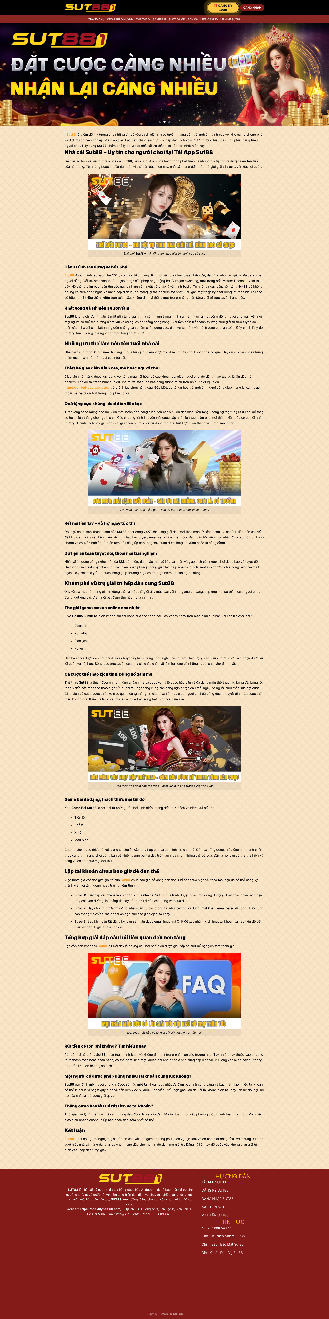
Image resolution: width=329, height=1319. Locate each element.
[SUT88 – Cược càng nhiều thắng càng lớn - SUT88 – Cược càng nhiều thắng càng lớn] (90, 8)
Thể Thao (143, 19)
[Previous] (11, 74)
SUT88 (73, 1190)
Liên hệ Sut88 (230, 19)
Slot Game (177, 19)
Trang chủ (96, 19)
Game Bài (159, 19)
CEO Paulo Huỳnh (120, 19)
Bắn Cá (193, 19)
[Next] (317, 74)
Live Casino (209, 19)
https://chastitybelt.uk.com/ (100, 1209)
